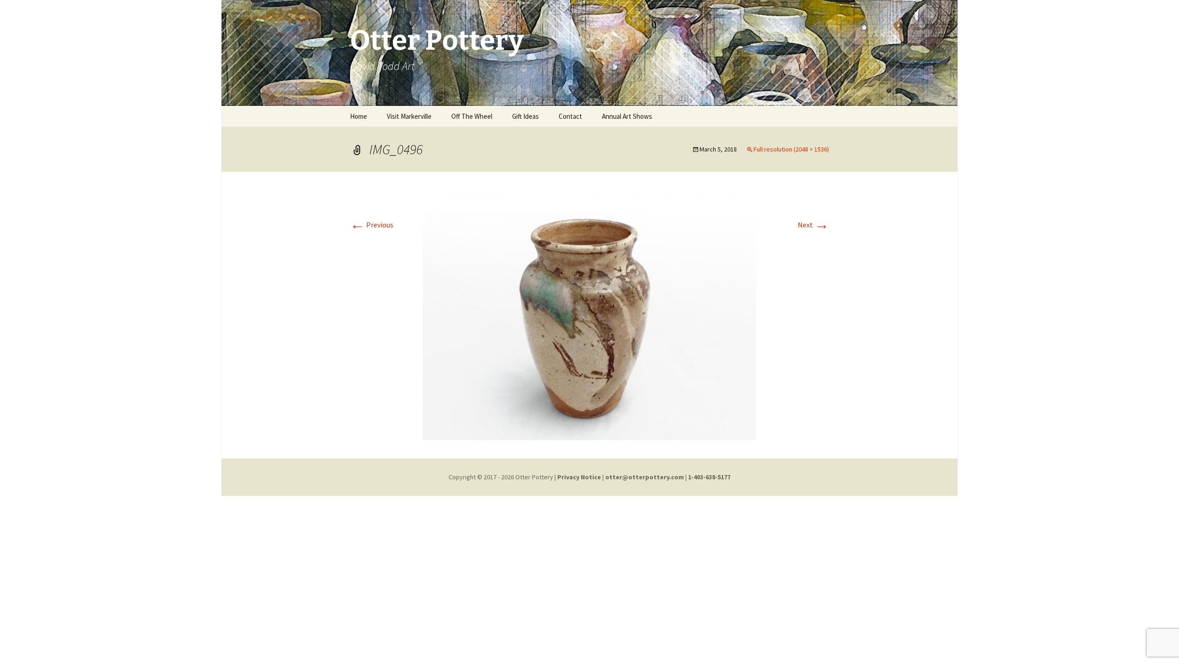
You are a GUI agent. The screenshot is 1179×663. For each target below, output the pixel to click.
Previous (371, 224)
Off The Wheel (471, 116)
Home (358, 116)
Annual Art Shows (627, 116)
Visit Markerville (409, 116)
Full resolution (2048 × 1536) (791, 149)
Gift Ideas (525, 116)
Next (813, 224)
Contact (570, 116)
